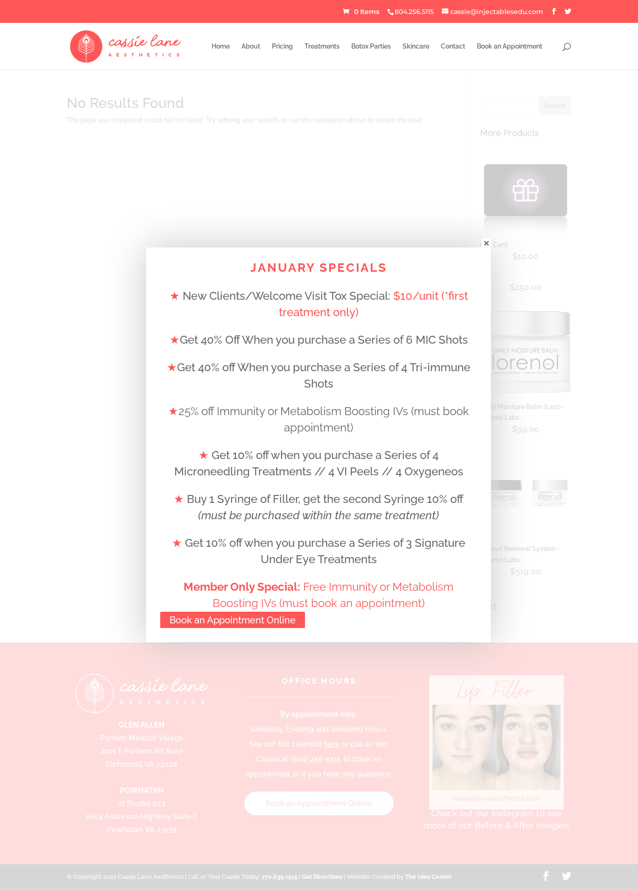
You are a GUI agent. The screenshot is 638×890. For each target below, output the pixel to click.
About (250, 46)
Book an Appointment (509, 46)
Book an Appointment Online (233, 620)
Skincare (416, 46)
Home (221, 46)
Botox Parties (371, 46)
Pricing (282, 46)
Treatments (322, 46)
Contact (453, 46)
